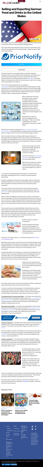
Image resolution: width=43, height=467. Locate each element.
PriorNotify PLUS (10, 430)
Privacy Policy (16, 428)
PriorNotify (4, 334)
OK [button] (3, 464)
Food (35, 398)
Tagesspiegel (5, 86)
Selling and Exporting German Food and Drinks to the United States (21, 12)
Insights (15, 426)
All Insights (3, 407)
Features (8, 432)
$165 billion (31, 78)
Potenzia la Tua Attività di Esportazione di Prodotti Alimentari (21, 412)
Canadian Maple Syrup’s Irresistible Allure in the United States (34, 402)
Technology (23, 408)
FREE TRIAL (22, 64)
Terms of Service (17, 431)
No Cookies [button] (7, 464)
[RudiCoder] (11, 3)
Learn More (21, 69)
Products (8, 426)
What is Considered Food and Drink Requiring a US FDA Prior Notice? (6, 413)
